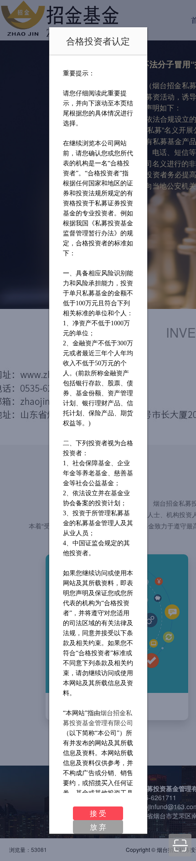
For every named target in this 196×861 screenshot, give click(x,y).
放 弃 (98, 826)
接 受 (98, 813)
